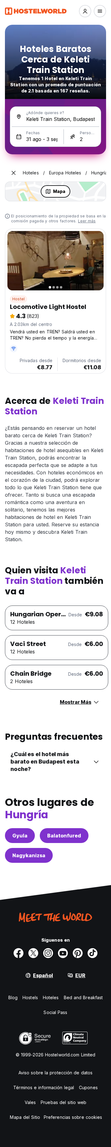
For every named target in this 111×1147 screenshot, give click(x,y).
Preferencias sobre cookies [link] (73, 1117)
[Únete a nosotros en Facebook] (18, 953)
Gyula (19, 835)
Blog (13, 997)
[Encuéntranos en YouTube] (63, 953)
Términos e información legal (43, 1087)
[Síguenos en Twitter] (33, 953)
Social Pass (55, 1012)
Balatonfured (64, 835)
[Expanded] (13, 172)
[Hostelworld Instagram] (48, 953)
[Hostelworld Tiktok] (92, 953)
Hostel (18, 299)
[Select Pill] (85, 11)
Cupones (88, 1087)
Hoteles (51, 997)
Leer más (87, 221)
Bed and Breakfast (83, 997)
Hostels (30, 997)
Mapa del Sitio (25, 1117)
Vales (30, 1102)
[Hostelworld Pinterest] (78, 953)
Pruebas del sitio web (63, 1102)
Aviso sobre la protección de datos (55, 1072)
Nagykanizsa (28, 855)
